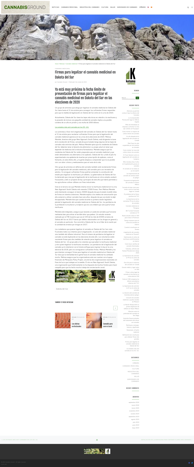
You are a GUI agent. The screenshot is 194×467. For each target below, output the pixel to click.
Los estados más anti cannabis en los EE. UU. (72, 127)
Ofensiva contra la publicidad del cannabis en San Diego (131, 313)
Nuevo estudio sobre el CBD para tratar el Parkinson (130, 217)
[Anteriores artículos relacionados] (111, 308)
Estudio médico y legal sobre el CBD (130, 268)
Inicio (56, 64)
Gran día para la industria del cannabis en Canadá (131, 264)
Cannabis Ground (62, 82)
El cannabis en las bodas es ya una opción (131, 170)
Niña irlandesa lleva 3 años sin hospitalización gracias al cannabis (130, 164)
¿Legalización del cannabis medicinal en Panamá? (131, 233)
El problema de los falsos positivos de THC (131, 195)
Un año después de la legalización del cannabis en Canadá (131, 138)
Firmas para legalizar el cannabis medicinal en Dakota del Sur (132, 344)
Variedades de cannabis (133, 380)
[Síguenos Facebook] (189, 463)
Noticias (61, 64)
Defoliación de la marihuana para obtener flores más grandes (130, 337)
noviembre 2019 (134, 411)
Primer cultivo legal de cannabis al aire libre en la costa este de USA (131, 274)
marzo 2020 (135, 408)
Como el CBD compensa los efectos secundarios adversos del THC (130, 281)
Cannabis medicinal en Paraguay (132, 207)
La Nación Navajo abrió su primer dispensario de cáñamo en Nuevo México (131, 307)
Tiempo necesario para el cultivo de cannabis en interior (131, 222)
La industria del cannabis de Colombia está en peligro (130, 294)
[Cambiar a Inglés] (148, 7)
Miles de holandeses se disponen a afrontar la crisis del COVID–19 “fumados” (130, 127)
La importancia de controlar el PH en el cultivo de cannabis (130, 258)
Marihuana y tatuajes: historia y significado (132, 326)
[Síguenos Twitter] (192, 463)
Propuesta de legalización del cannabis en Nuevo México (131, 182)
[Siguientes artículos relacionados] (115, 308)
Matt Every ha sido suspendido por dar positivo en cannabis (131, 145)
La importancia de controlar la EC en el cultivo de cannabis (130, 288)
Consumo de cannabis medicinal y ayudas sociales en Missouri (131, 300)
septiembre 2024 (134, 402)
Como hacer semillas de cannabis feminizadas (132, 245)
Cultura (135, 369)
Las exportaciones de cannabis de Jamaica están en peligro (131, 176)
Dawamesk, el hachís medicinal (133, 331)
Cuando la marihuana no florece (131, 228)
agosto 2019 (135, 419)
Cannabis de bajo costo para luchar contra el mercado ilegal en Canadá (130, 189)
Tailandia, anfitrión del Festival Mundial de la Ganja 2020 (130, 251)
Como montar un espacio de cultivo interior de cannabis (130, 133)
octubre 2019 (135, 414)
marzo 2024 (135, 405)
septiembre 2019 (134, 416)
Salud (136, 376)
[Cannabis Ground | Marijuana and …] (25, 7)
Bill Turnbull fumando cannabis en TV (132, 212)
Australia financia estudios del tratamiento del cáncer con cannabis (131, 320)
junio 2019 (135, 425)
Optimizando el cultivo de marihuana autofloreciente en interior (131, 239)
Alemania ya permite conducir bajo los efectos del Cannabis (130, 113)
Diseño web (4, 464)
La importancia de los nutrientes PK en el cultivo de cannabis (131, 201)
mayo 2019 (135, 428)
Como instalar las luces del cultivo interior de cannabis (131, 151)
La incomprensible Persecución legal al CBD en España (130, 120)
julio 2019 (136, 422)
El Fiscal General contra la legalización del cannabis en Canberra (131, 157)
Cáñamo (135, 363)
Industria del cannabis (133, 373)
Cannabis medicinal (71, 64)
